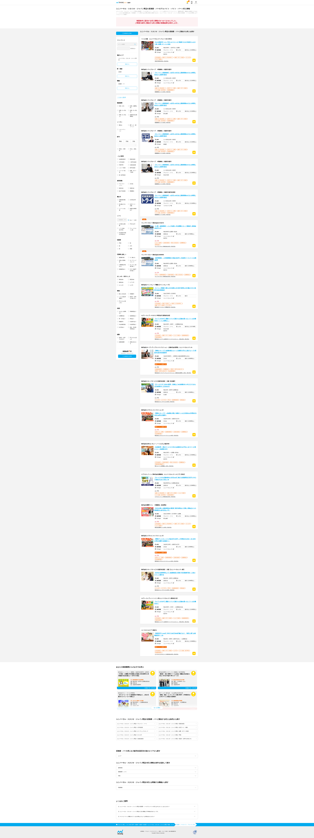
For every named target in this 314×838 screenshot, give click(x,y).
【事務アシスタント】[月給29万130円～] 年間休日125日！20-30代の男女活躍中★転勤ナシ (175, 540)
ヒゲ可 (131, 285)
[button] (157, 788)
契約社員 (121, 188)
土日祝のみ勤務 (122, 224)
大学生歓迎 (121, 162)
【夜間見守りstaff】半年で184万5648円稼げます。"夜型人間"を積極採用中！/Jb (175, 634)
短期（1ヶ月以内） (122, 111)
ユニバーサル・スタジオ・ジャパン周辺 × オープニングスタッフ (132, 731)
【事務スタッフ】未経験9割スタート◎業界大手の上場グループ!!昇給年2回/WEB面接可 (175, 351)
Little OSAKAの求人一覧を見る (161, 61)
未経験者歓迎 (122, 159)
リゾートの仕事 (122, 209)
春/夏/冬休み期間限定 (133, 115)
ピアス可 (132, 282)
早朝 (120, 243)
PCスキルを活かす (133, 338)
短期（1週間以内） (133, 106)
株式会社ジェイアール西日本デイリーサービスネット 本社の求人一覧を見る (172, 339)
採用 (160, 831)
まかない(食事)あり (122, 312)
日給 (127, 141)
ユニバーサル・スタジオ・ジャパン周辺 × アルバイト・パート (132, 723)
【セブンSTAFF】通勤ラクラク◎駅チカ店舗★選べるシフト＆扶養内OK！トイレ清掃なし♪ (175, 320)
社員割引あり (133, 321)
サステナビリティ (153, 831)
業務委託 (132, 191)
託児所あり (121, 327)
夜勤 (131, 248)
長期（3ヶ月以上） (122, 115)
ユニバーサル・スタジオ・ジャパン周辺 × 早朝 (170, 735)
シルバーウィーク (122, 130)
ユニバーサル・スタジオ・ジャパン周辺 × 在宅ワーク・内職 (173, 727)
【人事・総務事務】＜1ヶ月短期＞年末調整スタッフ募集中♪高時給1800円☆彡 (175, 227)
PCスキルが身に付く (122, 302)
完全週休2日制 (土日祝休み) (122, 233)
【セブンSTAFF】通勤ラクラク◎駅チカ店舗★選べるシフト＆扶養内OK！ (175, 602)
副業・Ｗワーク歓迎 (133, 171)
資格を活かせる (133, 342)
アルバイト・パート (122, 184)
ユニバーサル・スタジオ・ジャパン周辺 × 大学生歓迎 (130, 727)
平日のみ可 (132, 224)
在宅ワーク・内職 (133, 205)
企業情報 (142, 831)
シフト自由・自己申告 (122, 229)
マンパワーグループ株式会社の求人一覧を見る (165, 246)
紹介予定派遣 (122, 191)
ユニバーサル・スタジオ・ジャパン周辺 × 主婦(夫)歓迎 (130, 738)
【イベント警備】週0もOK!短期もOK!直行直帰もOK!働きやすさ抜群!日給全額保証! (175, 289)
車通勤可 (132, 294)
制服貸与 (121, 321)
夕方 (131, 246)
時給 (120, 141)
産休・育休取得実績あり (133, 328)
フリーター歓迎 (122, 171)
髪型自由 (132, 279)
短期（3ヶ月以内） (133, 111)
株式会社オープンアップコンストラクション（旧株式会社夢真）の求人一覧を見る (173, 372)
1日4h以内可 (133, 199)
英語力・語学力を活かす (122, 338)
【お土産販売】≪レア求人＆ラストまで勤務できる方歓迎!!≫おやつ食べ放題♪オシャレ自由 (175, 43)
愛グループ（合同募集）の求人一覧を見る (164, 466)
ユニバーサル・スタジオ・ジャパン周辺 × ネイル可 (129, 735)
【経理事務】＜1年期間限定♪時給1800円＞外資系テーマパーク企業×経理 (175, 259)
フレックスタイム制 (133, 229)
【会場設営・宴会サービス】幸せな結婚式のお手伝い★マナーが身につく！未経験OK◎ (175, 448)
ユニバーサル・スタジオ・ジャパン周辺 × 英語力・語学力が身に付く (175, 738)
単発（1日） (122, 106)
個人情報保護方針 (172, 831)
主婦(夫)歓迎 (133, 165)
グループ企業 (164, 831)
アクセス (147, 831)
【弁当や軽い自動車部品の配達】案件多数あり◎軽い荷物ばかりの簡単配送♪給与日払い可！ (175, 509)
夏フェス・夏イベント (133, 125)
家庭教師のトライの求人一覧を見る (162, 91)
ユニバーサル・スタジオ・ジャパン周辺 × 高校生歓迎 (171, 723)
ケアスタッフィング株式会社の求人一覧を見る (165, 496)
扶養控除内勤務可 (122, 200)
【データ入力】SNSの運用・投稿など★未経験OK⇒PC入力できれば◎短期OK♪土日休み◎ (175, 385)
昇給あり (132, 318)
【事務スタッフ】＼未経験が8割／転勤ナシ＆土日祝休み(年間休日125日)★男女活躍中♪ (175, 414)
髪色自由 (121, 279)
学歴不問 (121, 165)
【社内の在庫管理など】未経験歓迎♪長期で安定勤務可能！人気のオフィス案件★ (174, 574)
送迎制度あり (133, 315)
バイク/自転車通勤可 (122, 297)
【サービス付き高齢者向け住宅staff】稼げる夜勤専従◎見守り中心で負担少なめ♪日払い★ (175, 478)
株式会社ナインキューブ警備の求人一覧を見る (165, 307)
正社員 (131, 183)
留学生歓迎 (132, 167)
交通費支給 (121, 315)
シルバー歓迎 (122, 167)
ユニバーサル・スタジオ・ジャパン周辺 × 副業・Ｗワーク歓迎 (174, 731)
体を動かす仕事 (122, 205)
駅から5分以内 (122, 294)
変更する (127, 64)
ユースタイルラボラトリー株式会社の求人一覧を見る (166, 654)
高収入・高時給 (122, 149)
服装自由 (121, 282)
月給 (133, 141)
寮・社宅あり (122, 318)
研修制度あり (133, 311)
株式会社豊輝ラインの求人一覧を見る (163, 527)
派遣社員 (132, 188)
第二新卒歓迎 (122, 175)
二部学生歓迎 (133, 162)
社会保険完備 (122, 324)
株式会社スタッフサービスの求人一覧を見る (164, 401)
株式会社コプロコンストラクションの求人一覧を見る (166, 435)
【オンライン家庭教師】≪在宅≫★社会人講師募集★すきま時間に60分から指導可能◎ (175, 74)
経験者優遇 (121, 342)
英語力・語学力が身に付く (133, 297)
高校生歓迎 (132, 159)
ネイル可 (121, 285)
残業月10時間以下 (133, 209)
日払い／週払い (133, 149)
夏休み (120, 125)
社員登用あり (133, 324)
